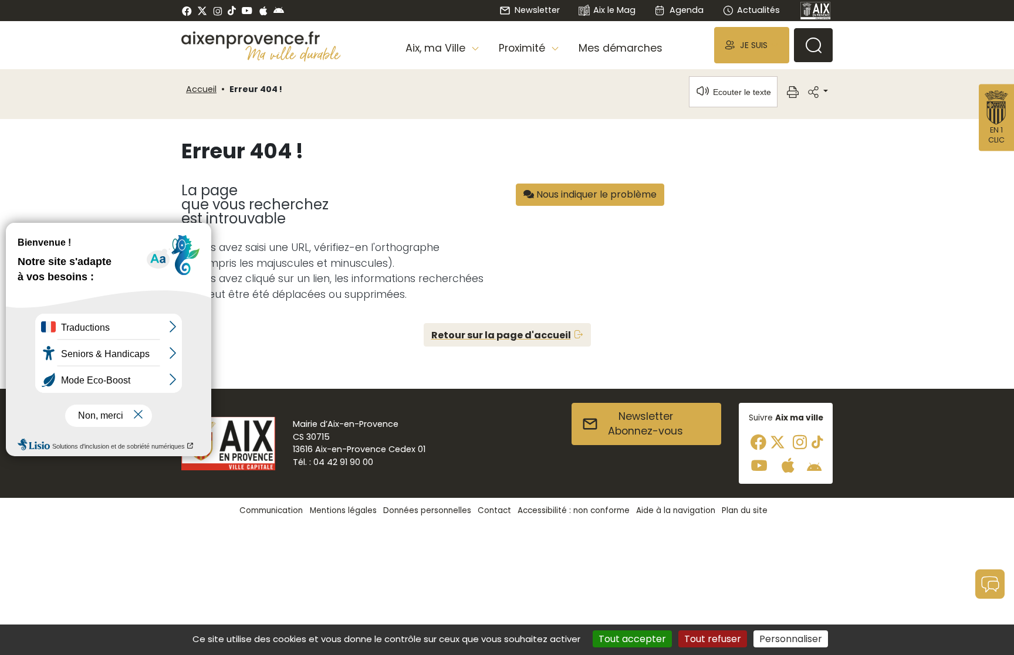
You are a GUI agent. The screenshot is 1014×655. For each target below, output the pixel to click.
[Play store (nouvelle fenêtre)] (278, 10)
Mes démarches (621, 48)
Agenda (686, 10)
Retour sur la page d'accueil (501, 335)
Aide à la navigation (675, 510)
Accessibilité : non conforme (574, 510)
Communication (271, 510)
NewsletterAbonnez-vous (645, 424)
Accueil (201, 89)
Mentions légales (343, 510)
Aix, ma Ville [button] (436, 48)
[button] (751, 45)
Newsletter (537, 10)
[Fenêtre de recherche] (813, 45)
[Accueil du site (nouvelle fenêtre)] (261, 40)
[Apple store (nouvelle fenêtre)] (263, 10)
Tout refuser (712, 639)
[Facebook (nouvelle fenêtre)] (186, 10)
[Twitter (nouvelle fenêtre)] (202, 10)
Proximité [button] (523, 48)
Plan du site (745, 510)
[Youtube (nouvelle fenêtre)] (247, 10)
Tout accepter (632, 639)
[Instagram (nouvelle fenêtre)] (217, 10)
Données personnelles (427, 510)
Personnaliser (790, 639)
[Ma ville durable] (293, 53)
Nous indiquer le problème (595, 194)
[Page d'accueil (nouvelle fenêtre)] (816, 10)
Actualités (758, 10)
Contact (494, 510)
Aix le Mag (614, 10)
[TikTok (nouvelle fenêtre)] (232, 10)
